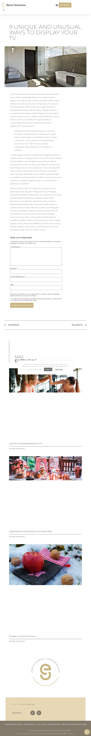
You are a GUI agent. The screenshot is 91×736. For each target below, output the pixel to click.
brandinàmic (69, 733)
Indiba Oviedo (29, 724)
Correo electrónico (18, 276)
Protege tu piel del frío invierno (22, 636)
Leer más (58, 369)
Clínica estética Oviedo (13, 724)
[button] (57, 5)
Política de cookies (54, 731)
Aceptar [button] (48, 369)
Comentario (15, 247)
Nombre (14, 268)
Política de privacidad (37, 731)
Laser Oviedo (42, 724)
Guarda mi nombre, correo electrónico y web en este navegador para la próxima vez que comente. (35, 294)
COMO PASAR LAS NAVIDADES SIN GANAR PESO (30, 531)
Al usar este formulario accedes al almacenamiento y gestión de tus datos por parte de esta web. (36, 299)
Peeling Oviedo (54, 724)
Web (12, 284)
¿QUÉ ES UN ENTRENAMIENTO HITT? (25, 444)
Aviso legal (66, 731)
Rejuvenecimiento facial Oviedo (74, 724)
